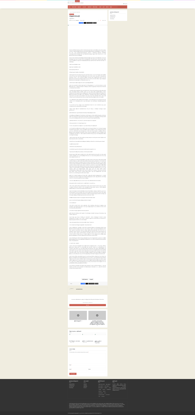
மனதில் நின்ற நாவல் (112, 16)
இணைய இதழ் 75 (108, 384)
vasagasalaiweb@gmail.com (116, 387)
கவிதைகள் (103, 389)
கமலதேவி (100, 389)
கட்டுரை (110, 387)
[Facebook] (77, 291)
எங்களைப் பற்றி (74, 6)
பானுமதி (91, 279)
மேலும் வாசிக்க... (82, 407)
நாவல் (103, 6)
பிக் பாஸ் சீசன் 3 (108, 394)
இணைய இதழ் (95, 6)
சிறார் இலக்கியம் (109, 389)
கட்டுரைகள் (85, 385)
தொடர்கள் (85, 387)
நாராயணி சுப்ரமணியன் (101, 394)
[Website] (76, 291)
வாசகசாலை (77, 20)
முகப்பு (69, 6)
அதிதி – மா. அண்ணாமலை (87, 341)
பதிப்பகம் (107, 6)
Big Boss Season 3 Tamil (102, 384)
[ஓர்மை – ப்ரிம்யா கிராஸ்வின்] (100, 337)
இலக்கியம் (106, 387)
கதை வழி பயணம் (112, 17)
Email (70, 369)
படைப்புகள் (84, 6)
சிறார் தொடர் (100, 391)
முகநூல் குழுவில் (123, 385)
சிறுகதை (104, 391)
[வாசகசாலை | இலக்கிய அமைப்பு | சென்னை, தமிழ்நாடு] (76, 2)
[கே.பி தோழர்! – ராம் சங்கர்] (75, 337)
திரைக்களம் (89, 6)
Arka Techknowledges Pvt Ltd (97, 413)
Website (89, 369)
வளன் (99, 396)
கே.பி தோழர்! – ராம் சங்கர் (74, 341)
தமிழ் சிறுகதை (85, 279)
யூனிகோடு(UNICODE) (123, 388)
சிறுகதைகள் (71, 14)
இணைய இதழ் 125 (101, 387)
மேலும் (111, 6)
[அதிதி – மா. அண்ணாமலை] (87, 337)
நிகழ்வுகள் (79, 6)
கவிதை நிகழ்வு (112, 18)
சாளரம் (100, 6)
